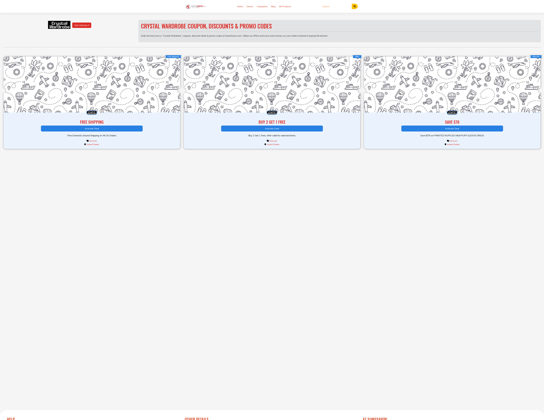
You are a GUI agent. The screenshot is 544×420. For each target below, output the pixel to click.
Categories (262, 6)
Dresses (93, 141)
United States (92, 144)
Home (240, 6)
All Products (285, 6)
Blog (273, 6)
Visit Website (81, 25)
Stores (249, 6)
